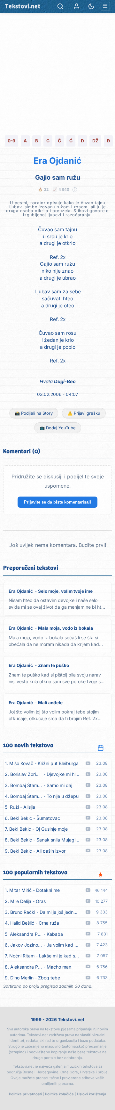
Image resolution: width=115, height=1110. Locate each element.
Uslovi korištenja (91, 1094)
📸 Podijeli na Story (34, 413)
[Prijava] (76, 6)
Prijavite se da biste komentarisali (57, 502)
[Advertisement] (57, 73)
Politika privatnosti (25, 1094)
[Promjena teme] (91, 6)
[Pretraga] (60, 6)
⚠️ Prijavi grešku (83, 413)
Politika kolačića (59, 1094)
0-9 (11, 140)
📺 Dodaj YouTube (58, 427)
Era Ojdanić (57, 160)
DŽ (95, 140)
